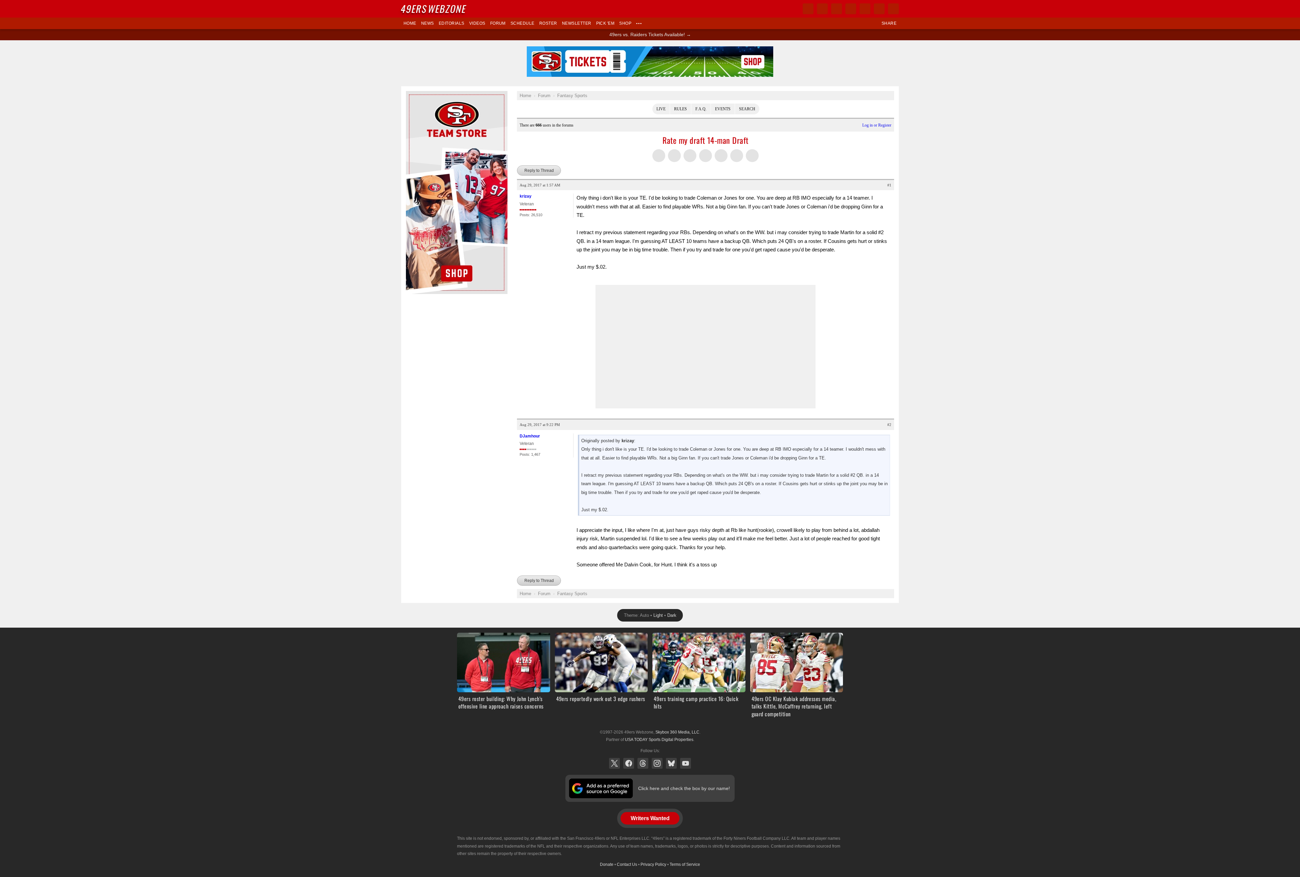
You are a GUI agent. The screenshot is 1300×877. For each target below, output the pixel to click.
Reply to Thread (539, 170)
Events (723, 109)
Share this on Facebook (674, 155)
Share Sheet (752, 155)
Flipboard (865, 8)
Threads (642, 763)
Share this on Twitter (658, 155)
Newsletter (576, 23)
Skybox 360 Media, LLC (677, 732)
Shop (625, 23)
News (427, 23)
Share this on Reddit (721, 155)
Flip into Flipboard (705, 155)
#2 (889, 425)
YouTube (685, 763)
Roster (548, 23)
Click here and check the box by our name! (684, 788)
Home (410, 23)
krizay (526, 196)
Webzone (434, 9)
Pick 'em (605, 23)
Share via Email (736, 155)
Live (661, 109)
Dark (671, 615)
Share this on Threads (690, 155)
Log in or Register (876, 125)
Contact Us (627, 864)
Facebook (628, 763)
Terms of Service (685, 864)
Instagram (657, 763)
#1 (889, 185)
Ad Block (415, 94)
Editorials (451, 23)
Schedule (523, 23)
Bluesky (671, 763)
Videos (477, 23)
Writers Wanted (650, 818)
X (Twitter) (614, 763)
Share (889, 23)
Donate (606, 864)
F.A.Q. (701, 109)
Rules (680, 109)
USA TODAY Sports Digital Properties (659, 739)
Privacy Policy (653, 864)
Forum (498, 23)
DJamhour (530, 436)
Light (658, 615)
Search (747, 109)
